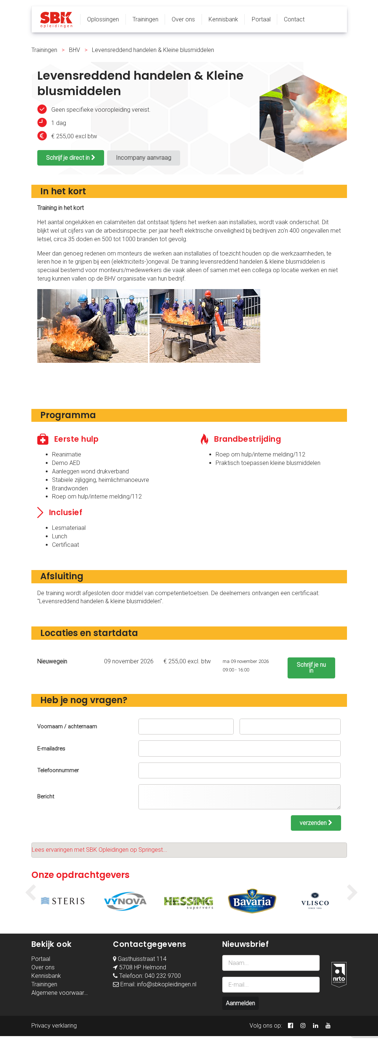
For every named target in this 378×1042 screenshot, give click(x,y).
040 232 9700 (163, 975)
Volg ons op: (266, 1025)
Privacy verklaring (54, 1025)
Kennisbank (223, 19)
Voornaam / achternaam (67, 726)
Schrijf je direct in (68, 157)
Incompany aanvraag (143, 157)
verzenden (314, 822)
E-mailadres (51, 748)
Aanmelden (240, 1003)
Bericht (45, 796)
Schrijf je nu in (311, 667)
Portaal (261, 19)
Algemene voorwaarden (62, 992)
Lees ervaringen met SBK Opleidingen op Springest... (99, 849)
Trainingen (145, 19)
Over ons (183, 19)
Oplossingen (103, 19)
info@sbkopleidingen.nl (166, 984)
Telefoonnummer (58, 770)
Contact (294, 19)
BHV (74, 49)
